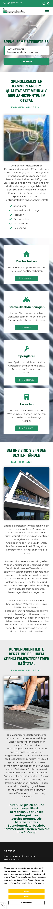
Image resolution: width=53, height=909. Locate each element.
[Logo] (14, 10)
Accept (27, 891)
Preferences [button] (38, 883)
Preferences (26, 903)
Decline (27, 897)
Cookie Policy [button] (22, 880)
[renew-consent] (3, 906)
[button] (39, 10)
